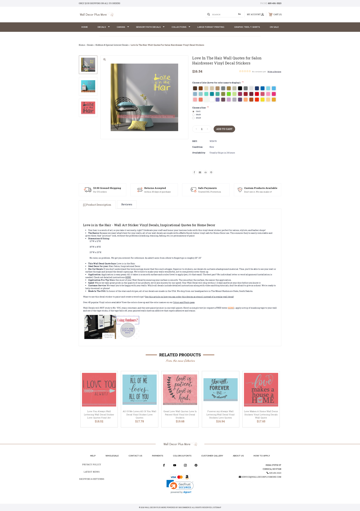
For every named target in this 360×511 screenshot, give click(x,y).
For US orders (100, 191)
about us (238, 455)
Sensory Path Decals (148, 27)
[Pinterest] (211, 172)
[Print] (205, 172)
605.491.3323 (275, 473)
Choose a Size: (200, 107)
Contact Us (135, 455)
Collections (179, 27)
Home (84, 27)
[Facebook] (194, 172)
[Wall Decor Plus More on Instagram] (185, 465)
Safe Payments (207, 188)
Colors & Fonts (182, 455)
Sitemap (217, 507)
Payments (157, 455)
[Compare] (112, 391)
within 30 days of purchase (157, 191)
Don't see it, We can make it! (258, 191)
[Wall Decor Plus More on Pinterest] (196, 465)
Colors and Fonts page (184, 302)
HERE (128, 277)
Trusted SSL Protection (209, 191)
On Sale (274, 27)
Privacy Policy (91, 464)
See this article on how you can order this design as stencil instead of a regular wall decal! (189, 296)
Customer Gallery (212, 455)
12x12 (198, 111)
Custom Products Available (260, 188)
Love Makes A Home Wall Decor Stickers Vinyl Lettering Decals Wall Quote (261, 414)
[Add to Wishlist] (112, 384)
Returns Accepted (155, 188)
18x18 (198, 114)
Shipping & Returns (91, 479)
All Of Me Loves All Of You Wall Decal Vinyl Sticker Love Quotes (139, 414)
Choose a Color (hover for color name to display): (218, 82)
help (93, 455)
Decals (102, 27)
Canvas (121, 27)
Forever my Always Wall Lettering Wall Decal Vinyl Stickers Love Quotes (220, 414)
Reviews (126, 204)
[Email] (200, 172)
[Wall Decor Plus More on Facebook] (164, 465)
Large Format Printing (210, 27)
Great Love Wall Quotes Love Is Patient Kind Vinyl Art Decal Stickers (180, 414)
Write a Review (274, 71)
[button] (180, 487)
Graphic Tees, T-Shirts (247, 27)
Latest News (92, 471)
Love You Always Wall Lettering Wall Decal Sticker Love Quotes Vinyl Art (99, 414)
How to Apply (262, 455)
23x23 (198, 118)
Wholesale (112, 455)
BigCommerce (184, 507)
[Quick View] (112, 377)
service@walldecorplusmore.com (261, 477)
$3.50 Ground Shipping (107, 188)
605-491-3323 (274, 3)
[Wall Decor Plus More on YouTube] (175, 465)
